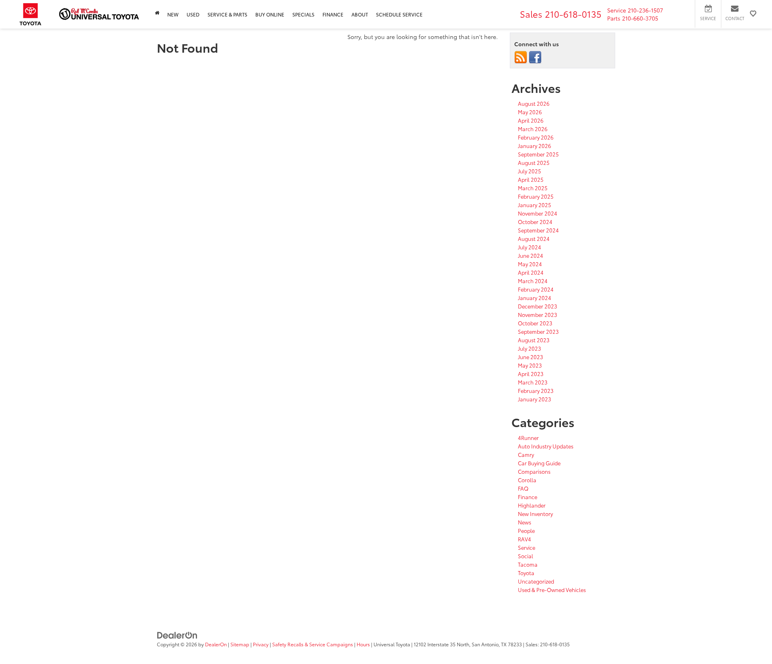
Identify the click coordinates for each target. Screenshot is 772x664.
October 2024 (535, 221)
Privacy (261, 644)
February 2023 (536, 390)
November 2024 (537, 213)
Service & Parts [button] (227, 14)
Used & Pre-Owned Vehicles (552, 589)
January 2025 (534, 204)
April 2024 (531, 272)
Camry (526, 454)
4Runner (528, 437)
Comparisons (534, 471)
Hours (363, 644)
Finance (527, 496)
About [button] (359, 14)
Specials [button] (303, 14)
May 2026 (530, 111)
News (524, 522)
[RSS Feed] (520, 56)
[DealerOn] (177, 635)
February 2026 (536, 137)
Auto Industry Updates (545, 446)
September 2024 (538, 230)
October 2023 (535, 323)
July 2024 (529, 247)
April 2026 (531, 120)
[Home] (157, 12)
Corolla (527, 479)
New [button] (173, 14)
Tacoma (528, 564)
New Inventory (535, 513)
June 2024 (530, 255)
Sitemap (239, 644)
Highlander (532, 505)
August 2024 (534, 238)
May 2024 (530, 263)
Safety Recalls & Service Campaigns (312, 644)
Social (525, 555)
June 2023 (530, 356)
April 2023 (531, 373)
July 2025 (529, 171)
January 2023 (534, 399)
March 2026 (533, 128)
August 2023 (534, 339)
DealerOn (216, 644)
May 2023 (530, 365)
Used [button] (193, 14)
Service (526, 547)
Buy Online (269, 14)
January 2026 (534, 145)
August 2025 (534, 162)
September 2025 (538, 154)
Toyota (526, 572)
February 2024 (536, 289)
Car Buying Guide (539, 463)
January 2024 (534, 297)
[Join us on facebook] (535, 56)
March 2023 (533, 382)
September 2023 (538, 331)
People (526, 530)
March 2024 (533, 280)
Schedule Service (399, 14)
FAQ (523, 488)
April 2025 (531, 179)
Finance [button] (332, 14)
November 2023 (537, 314)
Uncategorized (536, 581)
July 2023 (529, 348)
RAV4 (524, 539)
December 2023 (537, 306)
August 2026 (534, 103)
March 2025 (533, 187)
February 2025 (536, 196)
